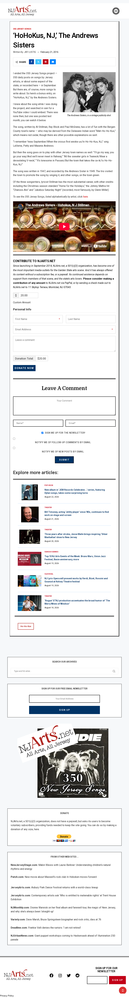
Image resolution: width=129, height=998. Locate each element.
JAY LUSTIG (30, 52)
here (85, 196)
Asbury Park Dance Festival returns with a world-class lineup (64, 887)
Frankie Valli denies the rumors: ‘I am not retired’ (54, 927)
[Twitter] (69, 975)
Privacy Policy (7, 995)
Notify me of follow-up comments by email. (63, 442)
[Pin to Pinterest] (45, 61)
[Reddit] (77, 975)
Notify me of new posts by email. (63, 451)
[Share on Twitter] (38, 61)
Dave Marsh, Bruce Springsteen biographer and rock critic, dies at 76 (63, 919)
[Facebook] (51, 975)
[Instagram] (60, 975)
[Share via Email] (53, 61)
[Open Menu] (115, 11)
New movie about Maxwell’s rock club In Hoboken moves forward (61, 876)
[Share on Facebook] (31, 61)
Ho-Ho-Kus (25, 626)
